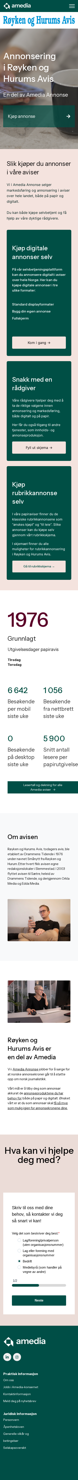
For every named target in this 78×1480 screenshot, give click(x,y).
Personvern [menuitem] (11, 1420)
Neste (39, 1300)
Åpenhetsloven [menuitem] (13, 1426)
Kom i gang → (39, 342)
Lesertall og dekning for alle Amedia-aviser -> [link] (42, 787)
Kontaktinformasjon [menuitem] (17, 1394)
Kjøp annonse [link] (21, 116)
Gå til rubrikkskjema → (39, 566)
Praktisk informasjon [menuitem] (20, 1374)
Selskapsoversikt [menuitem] (14, 1447)
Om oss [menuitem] (8, 1380)
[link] (17, 5)
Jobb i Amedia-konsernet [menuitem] (20, 1387)
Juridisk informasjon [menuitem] (20, 1414)
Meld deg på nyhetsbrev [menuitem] (19, 1401)
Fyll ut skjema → (39, 447)
